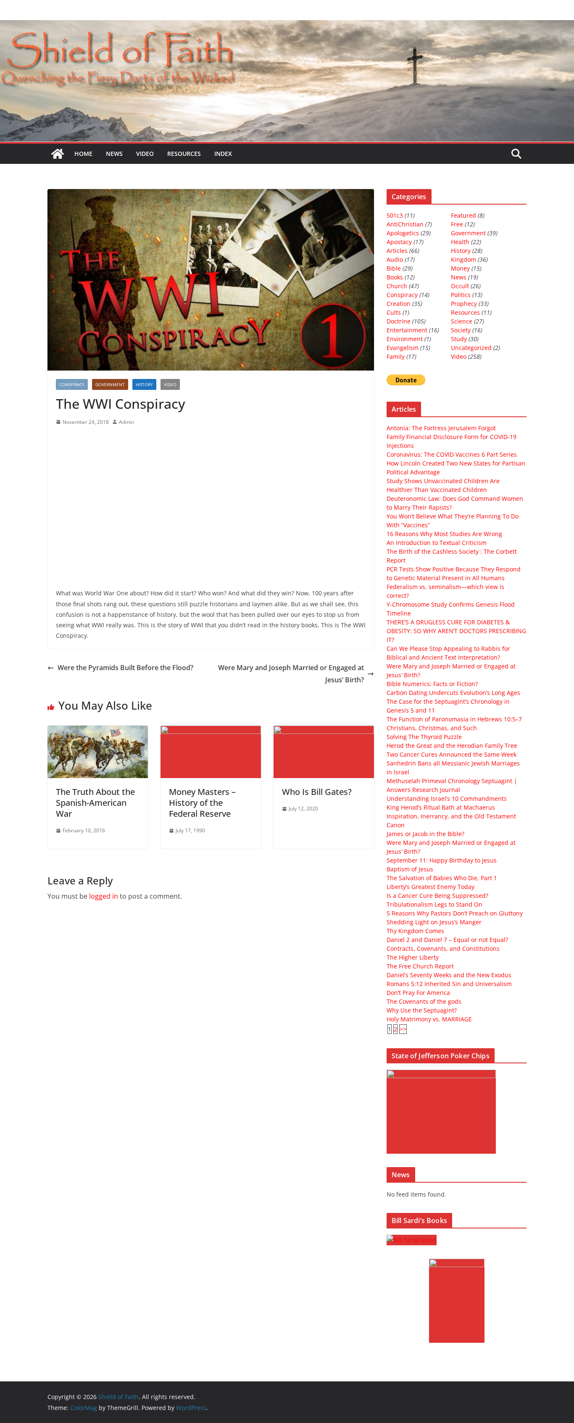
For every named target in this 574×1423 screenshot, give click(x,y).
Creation (399, 304)
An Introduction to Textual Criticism (437, 543)
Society (461, 330)
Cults (394, 312)
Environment (405, 339)
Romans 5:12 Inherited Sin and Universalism (449, 984)
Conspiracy (71, 384)
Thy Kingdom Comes (415, 931)
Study (459, 339)
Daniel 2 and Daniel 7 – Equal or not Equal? (447, 940)
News (114, 154)
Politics (461, 295)
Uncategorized (471, 348)
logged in (103, 896)
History (144, 384)
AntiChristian (405, 224)
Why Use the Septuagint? (422, 1010)
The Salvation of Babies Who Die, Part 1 (442, 878)
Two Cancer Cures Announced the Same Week (451, 754)
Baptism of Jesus (410, 869)
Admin (126, 422)
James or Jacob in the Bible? (425, 834)
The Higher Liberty (413, 957)
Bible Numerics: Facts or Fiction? (432, 684)
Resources (184, 154)
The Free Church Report (420, 966)
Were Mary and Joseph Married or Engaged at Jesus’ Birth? (291, 673)
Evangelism (403, 348)
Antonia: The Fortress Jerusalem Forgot (441, 428)
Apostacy (399, 242)
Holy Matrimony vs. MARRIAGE (429, 1019)
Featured (463, 215)
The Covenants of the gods (424, 1001)
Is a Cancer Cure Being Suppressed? (437, 896)
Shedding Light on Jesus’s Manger (434, 922)
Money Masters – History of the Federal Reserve (202, 802)
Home (83, 154)
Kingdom (463, 259)
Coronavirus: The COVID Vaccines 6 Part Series (452, 454)
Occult (460, 286)
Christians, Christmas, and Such (432, 728)
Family (396, 356)
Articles (397, 251)
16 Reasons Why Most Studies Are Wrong (444, 534)
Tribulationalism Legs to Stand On (434, 904)
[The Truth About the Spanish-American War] (97, 731)
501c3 (395, 215)
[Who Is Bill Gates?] (324, 731)
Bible (394, 268)
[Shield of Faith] (57, 154)
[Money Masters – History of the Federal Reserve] (211, 731)
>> (403, 1029)
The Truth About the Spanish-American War (95, 802)
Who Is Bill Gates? (317, 791)
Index (223, 154)
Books (395, 277)
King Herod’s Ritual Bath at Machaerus (441, 807)
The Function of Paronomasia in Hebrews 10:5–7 (454, 719)
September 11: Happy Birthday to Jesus (442, 860)
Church (397, 286)
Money (460, 268)
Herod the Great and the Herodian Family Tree (452, 746)
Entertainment (407, 330)
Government (110, 384)
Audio (395, 259)
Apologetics (403, 233)
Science (461, 321)
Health (460, 242)
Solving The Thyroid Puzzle (424, 737)
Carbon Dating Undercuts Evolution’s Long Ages (453, 693)
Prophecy (464, 304)
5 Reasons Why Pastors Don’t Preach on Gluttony (455, 913)
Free (457, 224)
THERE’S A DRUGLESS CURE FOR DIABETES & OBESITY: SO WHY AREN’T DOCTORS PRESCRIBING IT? (456, 631)
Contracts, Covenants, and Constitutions (443, 948)
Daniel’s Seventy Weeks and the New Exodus (449, 975)
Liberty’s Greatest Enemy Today (430, 887)
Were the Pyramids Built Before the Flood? (125, 667)
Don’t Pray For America (418, 993)
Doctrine (399, 321)
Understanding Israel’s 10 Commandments (447, 798)
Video (145, 154)
